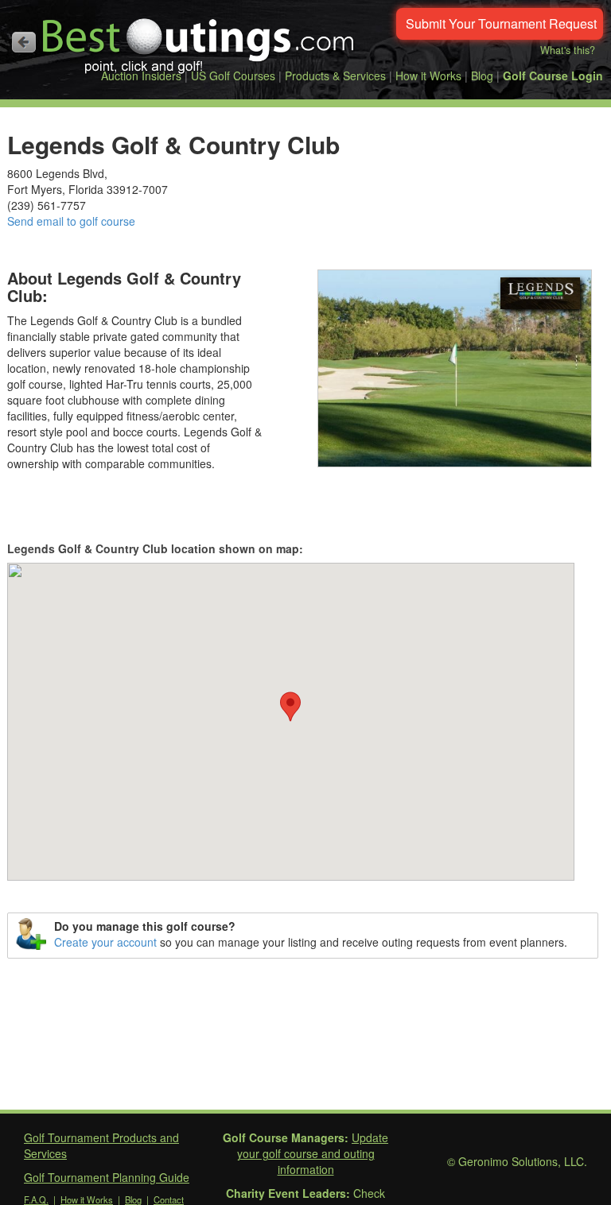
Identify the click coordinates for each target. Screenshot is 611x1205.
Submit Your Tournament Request (501, 23)
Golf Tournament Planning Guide (106, 1177)
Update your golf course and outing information (313, 1153)
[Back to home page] (24, 42)
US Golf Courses (233, 75)
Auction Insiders (141, 75)
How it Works (428, 75)
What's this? (567, 50)
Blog (482, 75)
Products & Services (335, 75)
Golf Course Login (553, 75)
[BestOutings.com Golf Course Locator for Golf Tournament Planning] (199, 40)
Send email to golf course (71, 221)
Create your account (105, 942)
